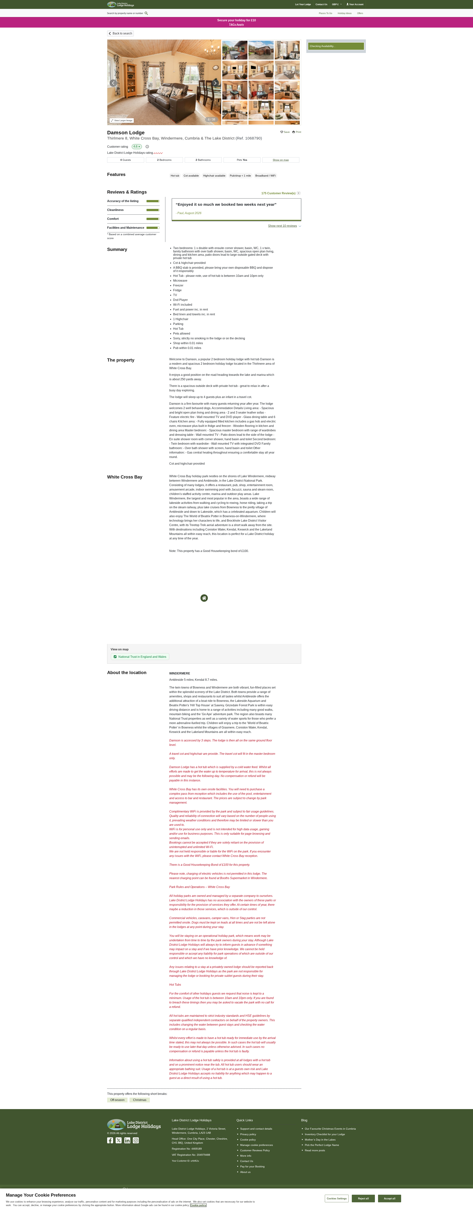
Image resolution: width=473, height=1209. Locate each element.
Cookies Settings (337, 1198)
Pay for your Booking (252, 1166)
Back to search (122, 33)
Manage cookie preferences (256, 1144)
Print (298, 131)
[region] (236, 1198)
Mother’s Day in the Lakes (320, 1139)
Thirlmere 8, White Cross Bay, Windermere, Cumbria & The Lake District (184, 138)
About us (245, 1172)
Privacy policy (248, 1134)
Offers (360, 13)
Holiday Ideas (345, 13)
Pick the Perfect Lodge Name (322, 1144)
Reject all (363, 1198)
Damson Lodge (126, 132)
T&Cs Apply (236, 24)
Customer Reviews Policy (255, 1150)
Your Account (356, 4)
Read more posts (315, 1150)
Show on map (281, 159)
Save (287, 131)
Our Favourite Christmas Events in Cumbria (330, 1128)
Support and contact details (256, 1128)
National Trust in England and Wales (142, 656)
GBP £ (335, 4)
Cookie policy (248, 1139)
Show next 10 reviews (282, 225)
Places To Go (325, 13)
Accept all (389, 1198)
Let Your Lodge (303, 4)
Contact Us (321, 4)
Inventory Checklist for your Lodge (325, 1134)
